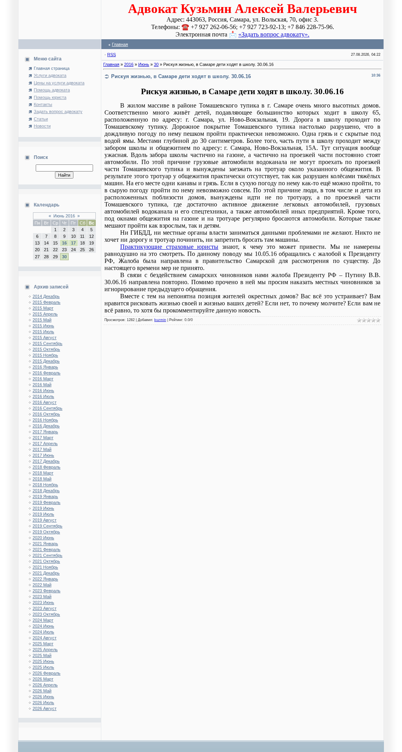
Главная (120, 44)
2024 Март (43, 620)
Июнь (143, 64)
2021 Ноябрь (45, 567)
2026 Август (45, 708)
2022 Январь (45, 579)
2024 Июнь (43, 626)
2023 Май (42, 596)
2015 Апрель (45, 314)
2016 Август (45, 402)
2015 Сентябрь (47, 343)
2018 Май (42, 478)
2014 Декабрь (46, 296)
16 (64, 243)
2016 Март (43, 378)
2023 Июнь (43, 602)
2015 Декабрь (46, 361)
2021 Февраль (46, 549)
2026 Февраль (46, 673)
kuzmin (160, 320)
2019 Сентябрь (47, 526)
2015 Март (43, 308)
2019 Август (45, 520)
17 (73, 243)
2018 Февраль (46, 467)
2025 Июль (43, 667)
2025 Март (43, 643)
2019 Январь (45, 496)
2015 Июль (43, 331)
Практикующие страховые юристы (169, 246)
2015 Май (42, 320)
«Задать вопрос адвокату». (273, 34)
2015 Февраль (46, 302)
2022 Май (42, 584)
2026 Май (42, 690)
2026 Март (43, 679)
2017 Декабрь (46, 461)
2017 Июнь (43, 455)
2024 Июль (43, 632)
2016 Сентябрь (47, 408)
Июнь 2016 (64, 216)
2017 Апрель (45, 443)
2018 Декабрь (46, 490)
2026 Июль (43, 702)
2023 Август (45, 608)
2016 (128, 64)
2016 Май (42, 384)
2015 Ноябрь (45, 355)
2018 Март (43, 473)
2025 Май (42, 655)
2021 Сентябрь (47, 555)
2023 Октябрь (46, 614)
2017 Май (42, 449)
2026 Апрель (45, 685)
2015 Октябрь (46, 349)
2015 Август (45, 337)
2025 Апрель (45, 649)
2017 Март (43, 437)
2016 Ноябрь (45, 420)
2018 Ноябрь (45, 484)
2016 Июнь (43, 390)
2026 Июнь (43, 696)
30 (64, 256)
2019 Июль (43, 514)
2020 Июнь (43, 537)
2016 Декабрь (46, 425)
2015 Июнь (43, 325)
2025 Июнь (43, 661)
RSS (111, 54)
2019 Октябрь (46, 531)
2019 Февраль (46, 502)
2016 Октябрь (46, 414)
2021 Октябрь (46, 561)
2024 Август (45, 637)
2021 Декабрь (46, 573)
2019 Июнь (43, 508)
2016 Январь (45, 367)
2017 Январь (45, 431)
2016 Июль (43, 396)
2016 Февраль (46, 373)
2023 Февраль (46, 590)
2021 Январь (45, 543)
